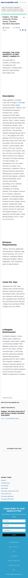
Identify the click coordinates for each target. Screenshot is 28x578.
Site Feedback (14, 556)
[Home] (9, 2)
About (12, 418)
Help (14, 551)
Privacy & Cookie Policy (14, 560)
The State (21, 102)
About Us (16, 546)
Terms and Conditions (14, 565)
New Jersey (16, 105)
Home (10, 546)
